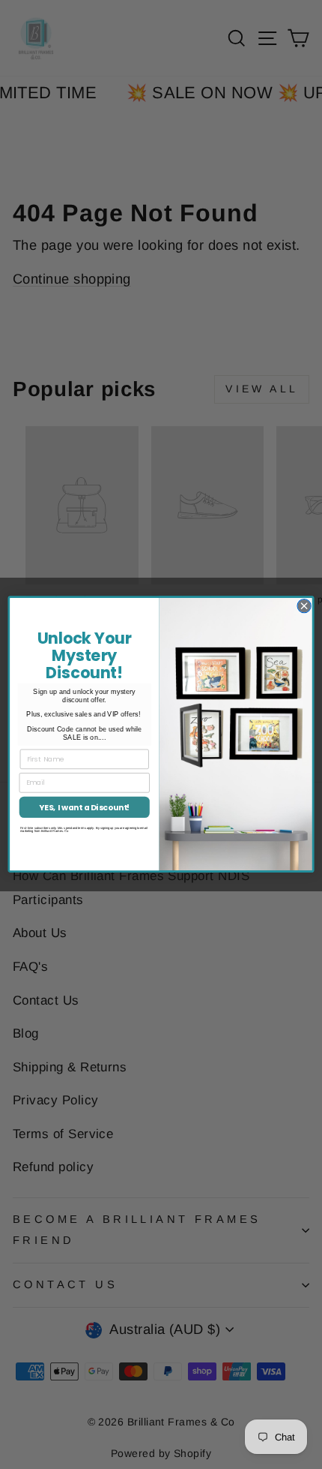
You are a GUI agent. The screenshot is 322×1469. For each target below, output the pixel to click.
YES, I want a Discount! (84, 807)
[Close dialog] (304, 606)
